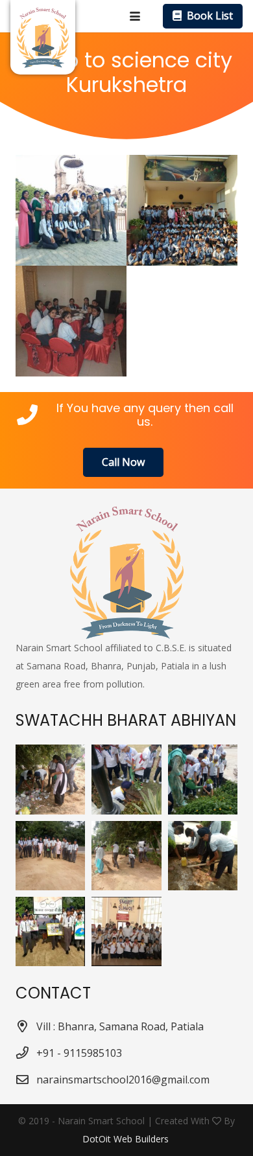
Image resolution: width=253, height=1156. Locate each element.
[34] (202, 779)
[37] (50, 779)
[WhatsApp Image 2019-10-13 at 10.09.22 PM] (71, 321)
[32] (50, 855)
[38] (50, 931)
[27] (126, 931)
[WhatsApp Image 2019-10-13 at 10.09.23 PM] (181, 210)
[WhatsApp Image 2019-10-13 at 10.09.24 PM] (71, 210)
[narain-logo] (43, 37)
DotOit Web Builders (126, 1139)
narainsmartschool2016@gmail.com (123, 1079)
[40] (202, 855)
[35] (126, 779)
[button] (135, 16)
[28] (126, 855)
